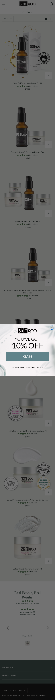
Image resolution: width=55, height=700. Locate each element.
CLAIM (27, 356)
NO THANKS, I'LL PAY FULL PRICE (27, 367)
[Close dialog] (52, 327)
